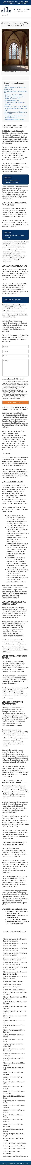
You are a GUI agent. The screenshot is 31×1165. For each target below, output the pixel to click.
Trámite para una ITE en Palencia (14, 1149)
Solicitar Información (15, 402)
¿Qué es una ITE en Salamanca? (14, 990)
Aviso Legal (20, 397)
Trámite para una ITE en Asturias (14, 1143)
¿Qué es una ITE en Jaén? (11, 987)
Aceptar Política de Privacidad (13, 379)
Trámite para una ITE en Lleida (14, 1146)
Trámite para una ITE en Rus (17, 919)
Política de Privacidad (7, 398)
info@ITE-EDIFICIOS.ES (16, 3)
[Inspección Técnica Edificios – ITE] (15, 9)
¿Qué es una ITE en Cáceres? (12, 984)
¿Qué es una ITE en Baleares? (13, 981)
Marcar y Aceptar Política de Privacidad (16, 381)
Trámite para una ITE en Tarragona (15, 1156)
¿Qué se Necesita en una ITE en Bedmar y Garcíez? (15, 24)
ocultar (7, 85)
